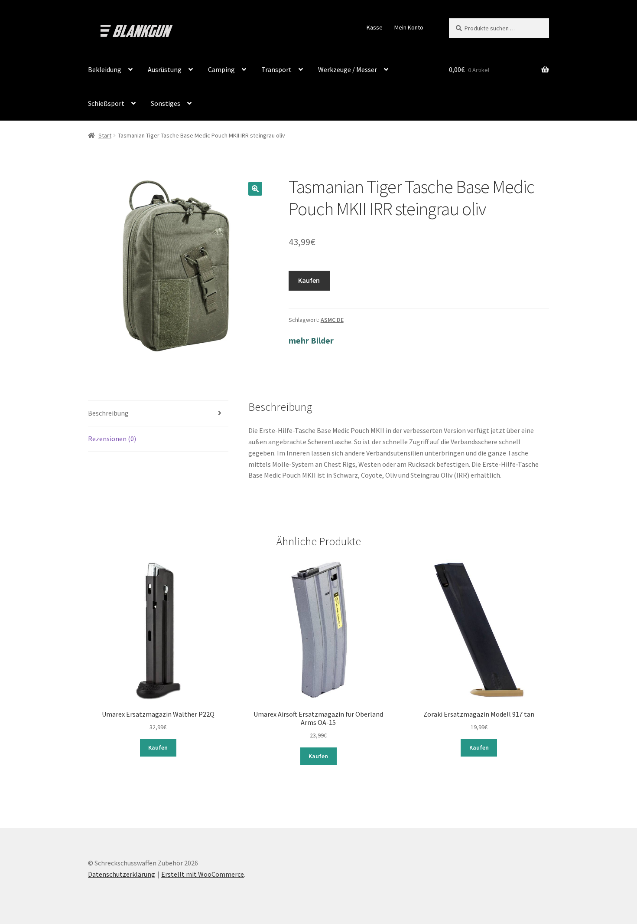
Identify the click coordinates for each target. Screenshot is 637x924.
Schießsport (106, 103)
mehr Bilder (311, 340)
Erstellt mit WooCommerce (202, 874)
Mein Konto (408, 27)
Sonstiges (165, 103)
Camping (221, 69)
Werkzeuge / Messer (347, 69)
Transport (276, 69)
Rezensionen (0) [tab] (112, 438)
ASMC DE (332, 320)
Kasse (375, 27)
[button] (255, 189)
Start (104, 135)
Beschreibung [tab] (108, 413)
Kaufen (309, 280)
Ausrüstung (165, 69)
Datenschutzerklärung (121, 874)
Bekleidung (104, 69)
